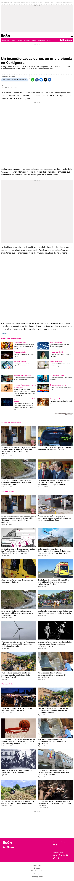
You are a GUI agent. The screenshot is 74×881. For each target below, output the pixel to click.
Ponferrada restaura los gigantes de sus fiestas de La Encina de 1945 (16, 771)
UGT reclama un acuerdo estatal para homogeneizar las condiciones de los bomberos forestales (16, 675)
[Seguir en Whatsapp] (56, 858)
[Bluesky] (41, 79)
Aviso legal (37, 874)
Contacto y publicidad (37, 876)
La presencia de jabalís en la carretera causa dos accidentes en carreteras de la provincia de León (17, 482)
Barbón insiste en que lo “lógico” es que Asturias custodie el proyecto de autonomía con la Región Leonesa (53, 482)
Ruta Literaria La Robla (37, 2)
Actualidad (5, 40)
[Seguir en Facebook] (59, 855)
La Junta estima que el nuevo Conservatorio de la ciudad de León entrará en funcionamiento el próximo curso (55, 551)
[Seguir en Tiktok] (54, 858)
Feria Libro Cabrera (58, 2)
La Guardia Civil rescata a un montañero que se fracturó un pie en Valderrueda (17, 802)
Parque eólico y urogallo (48, 2)
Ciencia (33, 40)
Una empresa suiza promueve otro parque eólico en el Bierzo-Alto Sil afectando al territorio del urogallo (18, 644)
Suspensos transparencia (26, 2)
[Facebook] (37, 79)
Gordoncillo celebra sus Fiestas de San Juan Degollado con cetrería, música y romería (55, 612)
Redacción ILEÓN (6, 456)
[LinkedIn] (49, 79)
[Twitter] (45, 79)
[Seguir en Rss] (59, 858)
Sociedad (26, 40)
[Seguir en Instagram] (64, 855)
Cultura (19, 40)
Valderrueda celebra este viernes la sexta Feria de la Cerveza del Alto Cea (17, 709)
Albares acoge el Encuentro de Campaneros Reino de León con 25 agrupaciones (52, 675)
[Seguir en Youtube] (67, 855)
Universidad (41, 40)
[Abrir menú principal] (72, 36)
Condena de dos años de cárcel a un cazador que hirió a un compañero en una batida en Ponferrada (54, 772)
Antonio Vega (5, 555)
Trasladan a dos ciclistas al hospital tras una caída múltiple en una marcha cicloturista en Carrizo (53, 582)
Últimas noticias (7, 684)
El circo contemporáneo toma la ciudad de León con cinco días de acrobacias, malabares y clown (55, 644)
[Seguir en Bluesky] (54, 855)
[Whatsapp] (32, 79)
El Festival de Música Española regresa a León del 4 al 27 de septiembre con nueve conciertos (54, 803)
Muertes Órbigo (16, 2)
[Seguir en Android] (54, 845)
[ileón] (12, 842)
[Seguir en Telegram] (61, 855)
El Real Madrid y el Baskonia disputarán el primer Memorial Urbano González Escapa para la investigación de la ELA (18, 741)
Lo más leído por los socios (11, 423)
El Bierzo (50, 40)
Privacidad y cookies (37, 871)
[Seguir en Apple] (56, 845)
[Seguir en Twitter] (57, 855)
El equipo (37, 868)
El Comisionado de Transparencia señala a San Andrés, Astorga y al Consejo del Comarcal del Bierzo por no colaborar (18, 551)
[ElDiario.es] (65, 40)
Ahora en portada (7, 491)
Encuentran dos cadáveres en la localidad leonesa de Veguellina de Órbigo (54, 448)
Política (13, 40)
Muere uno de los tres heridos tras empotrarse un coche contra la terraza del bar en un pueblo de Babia (54, 518)
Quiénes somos (37, 865)
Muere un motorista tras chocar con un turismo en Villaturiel (17, 581)
